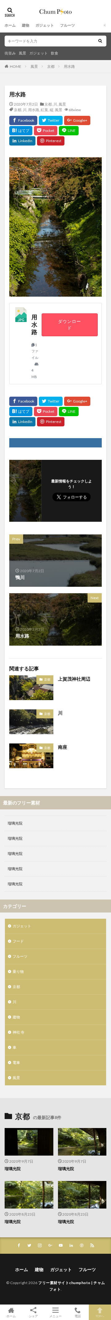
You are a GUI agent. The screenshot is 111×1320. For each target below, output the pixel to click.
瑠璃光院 (15, 823)
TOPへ (100, 1316)
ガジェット (44, 25)
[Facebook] (23, 120)
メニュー (55, 1316)
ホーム (10, 25)
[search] (100, 41)
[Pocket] (45, 130)
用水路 (69, 66)
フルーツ (67, 25)
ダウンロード (69, 325)
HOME (15, 66)
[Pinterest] (50, 141)
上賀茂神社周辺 (74, 679)
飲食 (54, 53)
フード (18, 941)
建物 (25, 25)
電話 (78, 1316)
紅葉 (44, 109)
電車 (16, 1062)
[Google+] (77, 120)
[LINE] (69, 130)
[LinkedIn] (22, 141)
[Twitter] (51, 120)
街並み (10, 53)
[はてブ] (20, 130)
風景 (22, 53)
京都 (51, 66)
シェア (33, 1316)
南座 (62, 747)
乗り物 (18, 971)
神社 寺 (18, 1032)
